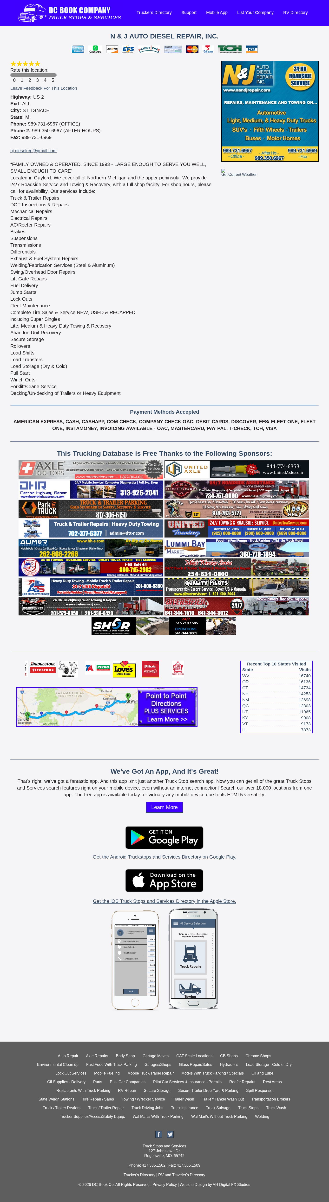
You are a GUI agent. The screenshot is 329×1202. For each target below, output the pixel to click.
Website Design (193, 1185)
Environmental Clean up (58, 1065)
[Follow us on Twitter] (170, 1136)
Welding (262, 1116)
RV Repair (127, 1090)
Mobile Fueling (107, 1073)
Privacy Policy (164, 1185)
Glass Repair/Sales (195, 1065)
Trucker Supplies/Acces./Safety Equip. (92, 1116)
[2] (29, 75)
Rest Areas (272, 1082)
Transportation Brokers (270, 1099)
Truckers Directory (154, 12)
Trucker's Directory (139, 1175)
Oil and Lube (262, 1073)
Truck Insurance (184, 1108)
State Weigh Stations (56, 1099)
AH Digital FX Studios (231, 1185)
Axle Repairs (97, 1056)
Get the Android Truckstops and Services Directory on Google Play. (165, 857)
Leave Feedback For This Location (43, 88)
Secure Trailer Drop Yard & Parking (208, 1090)
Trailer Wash (183, 1099)
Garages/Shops (158, 1065)
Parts (97, 1082)
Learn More (164, 807)
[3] (37, 75)
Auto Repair (68, 1056)
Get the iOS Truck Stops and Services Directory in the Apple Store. (164, 901)
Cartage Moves (156, 1056)
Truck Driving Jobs (147, 1108)
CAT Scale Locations (194, 1056)
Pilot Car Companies (127, 1082)
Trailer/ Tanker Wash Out (223, 1099)
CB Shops (229, 1056)
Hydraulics (229, 1065)
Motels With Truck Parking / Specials (212, 1073)
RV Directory (295, 12)
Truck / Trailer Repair (106, 1108)
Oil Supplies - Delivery (66, 1082)
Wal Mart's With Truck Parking (158, 1116)
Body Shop (125, 1056)
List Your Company (255, 12)
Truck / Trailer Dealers (61, 1108)
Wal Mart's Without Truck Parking (219, 1116)
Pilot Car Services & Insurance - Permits (187, 1082)
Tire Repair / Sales (98, 1099)
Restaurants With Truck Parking (83, 1090)
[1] (22, 75)
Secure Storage (157, 1090)
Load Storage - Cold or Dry (269, 1065)
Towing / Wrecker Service (143, 1099)
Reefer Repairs (242, 1082)
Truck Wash (276, 1108)
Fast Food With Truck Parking (111, 1065)
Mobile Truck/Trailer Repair (150, 1073)
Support (189, 12)
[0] (14, 75)
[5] (53, 75)
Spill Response (259, 1090)
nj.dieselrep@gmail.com (33, 150)
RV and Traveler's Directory (181, 1175)
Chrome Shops (258, 1056)
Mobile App (217, 12)
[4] (45, 75)
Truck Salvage (218, 1108)
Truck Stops (248, 1108)
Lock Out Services (70, 1073)
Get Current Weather (239, 174)
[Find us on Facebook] (158, 1136)
